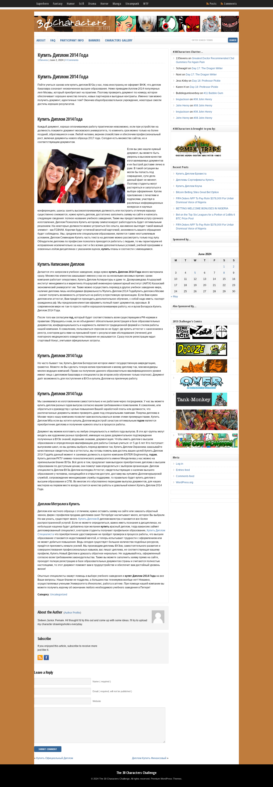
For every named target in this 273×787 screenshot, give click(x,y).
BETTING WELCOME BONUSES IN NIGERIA (202, 208)
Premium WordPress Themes (166, 778)
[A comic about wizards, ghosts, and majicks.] (201, 371)
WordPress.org (184, 482)
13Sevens (43, 60)
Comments (230, 4)
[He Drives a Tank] (201, 405)
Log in (179, 463)
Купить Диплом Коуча (189, 186)
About (41, 40)
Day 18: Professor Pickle (206, 80)
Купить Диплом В (88, 518)
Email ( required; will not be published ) (112, 691)
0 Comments (71, 60)
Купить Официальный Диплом (54, 758)
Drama (92, 4)
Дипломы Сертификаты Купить (195, 179)
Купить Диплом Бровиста (191, 173)
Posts (213, 4)
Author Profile (72, 612)
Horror (104, 4)
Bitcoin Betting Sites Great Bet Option (197, 192)
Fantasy (57, 4)
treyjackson (182, 99)
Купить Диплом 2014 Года (63, 54)
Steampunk (132, 4)
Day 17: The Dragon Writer (207, 68)
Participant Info (72, 40)
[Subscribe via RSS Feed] (40, 657)
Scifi (81, 4)
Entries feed (183, 469)
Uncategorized (58, 594)
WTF (145, 4)
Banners (94, 40)
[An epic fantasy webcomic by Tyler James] (207, 429)
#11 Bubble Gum (213, 93)
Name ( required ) (102, 681)
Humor (71, 4)
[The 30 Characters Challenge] (136, 30)
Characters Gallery (118, 40)
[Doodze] (201, 355)
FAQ (52, 40)
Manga (117, 4)
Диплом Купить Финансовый (149, 758)
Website (97, 701)
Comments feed (185, 476)
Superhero (42, 4)
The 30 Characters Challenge (136, 772)
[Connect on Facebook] (46, 657)
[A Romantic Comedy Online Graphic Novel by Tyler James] (201, 388)
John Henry (182, 105)
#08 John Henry (202, 99)
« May (174, 296)
